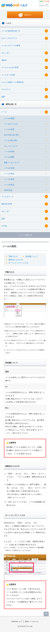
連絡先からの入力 (15, 260)
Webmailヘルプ (16, 621)
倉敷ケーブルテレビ (32, 621)
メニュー (42, 5)
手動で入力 (12, 256)
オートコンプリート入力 (18, 263)
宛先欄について (31, 256)
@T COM (44, 1)
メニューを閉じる (25, 235)
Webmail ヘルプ (14, 5)
